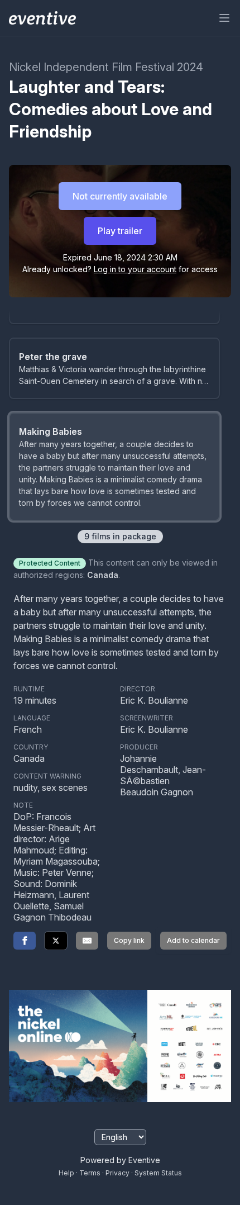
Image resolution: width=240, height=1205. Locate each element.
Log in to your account (135, 269)
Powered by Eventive (120, 1160)
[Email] (87, 941)
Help (66, 1173)
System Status (158, 1173)
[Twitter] (56, 941)
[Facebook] (24, 941)
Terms (89, 1173)
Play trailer (120, 230)
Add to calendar (193, 940)
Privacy (117, 1173)
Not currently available (120, 196)
